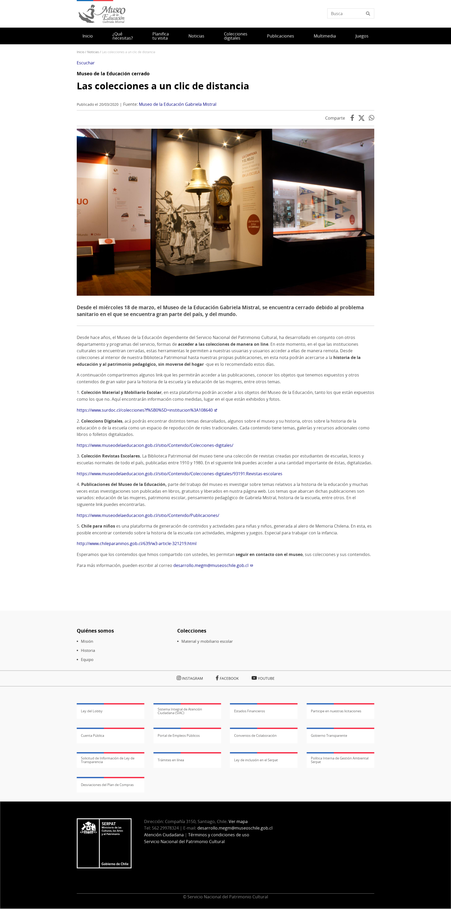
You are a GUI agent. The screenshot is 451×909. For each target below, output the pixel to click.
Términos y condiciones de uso (218, 835)
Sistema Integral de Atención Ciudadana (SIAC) (180, 711)
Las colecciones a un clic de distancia (163, 85)
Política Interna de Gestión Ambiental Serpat (340, 760)
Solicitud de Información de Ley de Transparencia (107, 760)
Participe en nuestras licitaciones (336, 711)
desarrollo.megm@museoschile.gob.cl (210, 565)
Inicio (87, 36)
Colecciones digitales (235, 36)
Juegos (362, 36)
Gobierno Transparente (329, 735)
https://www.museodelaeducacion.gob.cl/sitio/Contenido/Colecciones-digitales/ (155, 445)
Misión (87, 641)
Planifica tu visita (160, 36)
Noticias (196, 36)
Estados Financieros (249, 711)
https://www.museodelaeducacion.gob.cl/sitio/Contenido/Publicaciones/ (148, 515)
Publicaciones (280, 36)
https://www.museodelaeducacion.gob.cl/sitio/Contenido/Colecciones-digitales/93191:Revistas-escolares (179, 474)
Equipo (87, 659)
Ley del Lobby (92, 711)
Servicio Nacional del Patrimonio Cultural (184, 841)
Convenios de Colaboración (255, 735)
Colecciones (191, 630)
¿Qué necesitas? (122, 36)
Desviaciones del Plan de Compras (107, 784)
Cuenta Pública (92, 735)
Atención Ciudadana (164, 835)
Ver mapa (238, 821)
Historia (88, 650)
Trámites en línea (171, 760)
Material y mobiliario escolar (207, 641)
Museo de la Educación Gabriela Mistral (177, 104)
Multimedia (325, 36)
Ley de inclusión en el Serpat (256, 760)
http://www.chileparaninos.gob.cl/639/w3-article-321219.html (137, 543)
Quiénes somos (95, 630)
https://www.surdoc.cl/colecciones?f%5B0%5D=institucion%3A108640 (145, 410)
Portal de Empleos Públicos (179, 735)
